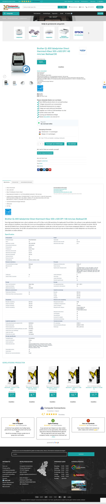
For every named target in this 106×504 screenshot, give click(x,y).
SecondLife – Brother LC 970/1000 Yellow (32, 388)
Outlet (61, 13)
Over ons (4, 466)
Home (4, 18)
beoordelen (47, 117)
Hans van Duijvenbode (88, 423)
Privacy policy (6, 468)
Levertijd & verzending (8, 474)
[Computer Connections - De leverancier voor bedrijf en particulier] (11, 7)
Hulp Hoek (77, 1)
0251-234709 (12, 1)
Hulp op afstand (6, 484)
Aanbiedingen (46, 13)
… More (53, 437)
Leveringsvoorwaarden (8, 470)
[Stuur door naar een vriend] (47, 169)
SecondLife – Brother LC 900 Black (12, 388)
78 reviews (61, 414)
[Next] (31, 62)
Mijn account (6, 486)
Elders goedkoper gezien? (9, 472)
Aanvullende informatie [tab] (26, 182)
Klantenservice (84, 1)
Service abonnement (8, 482)
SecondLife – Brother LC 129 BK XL (94, 388)
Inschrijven (81, 454)
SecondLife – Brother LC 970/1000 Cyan (53, 388)
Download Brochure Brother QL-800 (63, 192)
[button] (10, 13)
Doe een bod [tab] (15, 182)
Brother (40, 163)
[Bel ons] (102, 1)
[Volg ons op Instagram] (99, 1)
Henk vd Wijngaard (18, 423)
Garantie (4, 478)
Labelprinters (23, 18)
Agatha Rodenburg (53, 423)
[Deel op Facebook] (38, 169)
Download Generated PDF (60, 189)
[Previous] (5, 62)
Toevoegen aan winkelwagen (54, 144)
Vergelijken (61, 66)
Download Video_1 (58, 190)
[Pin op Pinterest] (50, 169)
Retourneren (5, 476)
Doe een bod (72, 144)
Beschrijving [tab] (6, 182)
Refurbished (37, 13)
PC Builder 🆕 (68, 13)
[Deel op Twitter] (44, 169)
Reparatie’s (92, 1)
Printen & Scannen (13, 18)
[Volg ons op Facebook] (98, 1)
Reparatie (54, 13)
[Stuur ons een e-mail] (101, 1)
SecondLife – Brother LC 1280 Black (73, 388)
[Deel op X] (41, 169)
